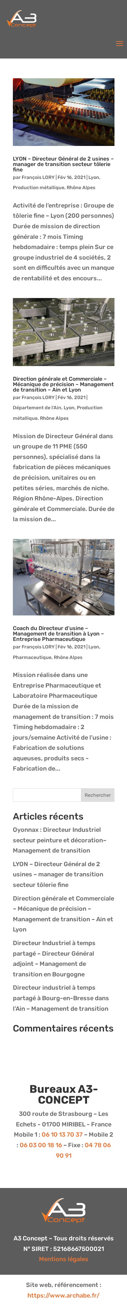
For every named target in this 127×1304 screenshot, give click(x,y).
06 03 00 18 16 (40, 1145)
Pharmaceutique (32, 657)
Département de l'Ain (37, 408)
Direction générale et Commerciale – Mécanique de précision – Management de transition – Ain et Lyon (63, 384)
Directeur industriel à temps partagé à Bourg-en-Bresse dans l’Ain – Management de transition (61, 998)
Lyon (93, 177)
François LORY (38, 177)
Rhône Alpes (81, 188)
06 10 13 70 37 (61, 1134)
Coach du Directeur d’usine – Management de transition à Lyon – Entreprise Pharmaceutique (58, 633)
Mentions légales (63, 1259)
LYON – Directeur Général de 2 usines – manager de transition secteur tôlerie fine (63, 164)
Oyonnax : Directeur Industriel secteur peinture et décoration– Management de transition (59, 840)
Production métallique (38, 188)
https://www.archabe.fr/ (63, 1295)
